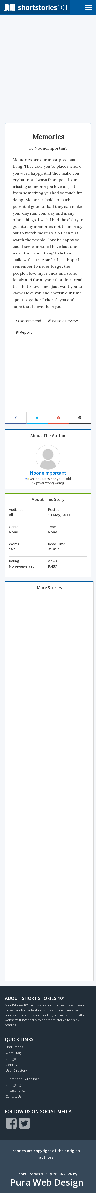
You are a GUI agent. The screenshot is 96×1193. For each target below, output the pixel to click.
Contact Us (13, 1096)
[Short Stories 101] (35, 7)
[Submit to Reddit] (80, 418)
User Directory (16, 1070)
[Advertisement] (48, 67)
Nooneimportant (50, 148)
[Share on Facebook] (16, 418)
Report (26, 332)
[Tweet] (37, 418)
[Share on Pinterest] (58, 418)
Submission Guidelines (22, 1079)
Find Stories (14, 1047)
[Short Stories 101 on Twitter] (24, 1123)
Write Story (14, 1053)
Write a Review (65, 320)
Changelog (13, 1084)
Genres (11, 1064)
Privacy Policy (15, 1090)
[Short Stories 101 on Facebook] (11, 1123)
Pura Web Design (46, 1182)
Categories (13, 1058)
